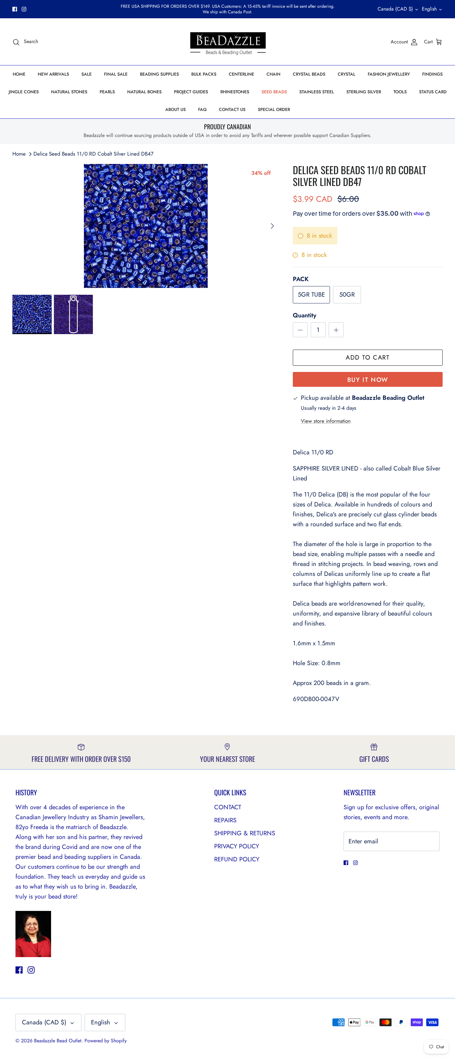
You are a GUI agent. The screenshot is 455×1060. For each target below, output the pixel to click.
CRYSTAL (346, 69)
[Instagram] (24, 6)
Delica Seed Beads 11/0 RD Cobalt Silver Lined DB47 (93, 148)
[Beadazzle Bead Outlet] (228, 36)
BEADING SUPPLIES (159, 69)
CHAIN (273, 69)
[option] (145, 221)
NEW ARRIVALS (53, 69)
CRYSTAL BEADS (309, 69)
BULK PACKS (203, 69)
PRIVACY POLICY (236, 841)
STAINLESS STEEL (316, 86)
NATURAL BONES (144, 86)
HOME (19, 69)
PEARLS (107, 86)
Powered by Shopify (105, 1035)
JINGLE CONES (24, 86)
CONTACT (227, 801)
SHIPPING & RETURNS (244, 828)
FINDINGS (432, 69)
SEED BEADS (274, 86)
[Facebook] (14, 6)
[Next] (272, 220)
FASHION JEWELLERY (389, 69)
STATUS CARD (433, 86)
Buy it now (367, 374)
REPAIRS (225, 814)
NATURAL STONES (69, 86)
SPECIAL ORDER (274, 104)
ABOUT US (175, 104)
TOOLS (400, 86)
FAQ (202, 104)
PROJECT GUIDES (191, 86)
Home (19, 148)
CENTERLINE (241, 69)
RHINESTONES (234, 86)
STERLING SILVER (363, 86)
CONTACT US (232, 104)
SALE (86, 69)
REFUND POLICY (236, 854)
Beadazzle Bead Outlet (57, 1035)
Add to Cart (368, 352)
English (429, 6)
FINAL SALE (116, 69)
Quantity (304, 310)
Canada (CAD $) (395, 6)
